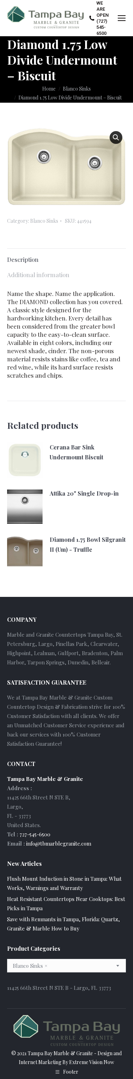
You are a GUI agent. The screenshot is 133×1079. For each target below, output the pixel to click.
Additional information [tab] (38, 275)
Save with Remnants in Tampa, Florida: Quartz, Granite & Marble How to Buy (63, 924)
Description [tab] (23, 259)
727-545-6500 (35, 834)
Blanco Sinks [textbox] (30, 965)
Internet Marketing (40, 1062)
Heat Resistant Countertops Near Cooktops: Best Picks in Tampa (66, 903)
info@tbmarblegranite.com (58, 843)
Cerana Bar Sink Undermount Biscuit (76, 452)
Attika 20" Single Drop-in (84, 493)
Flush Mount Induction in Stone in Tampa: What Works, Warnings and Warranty (64, 883)
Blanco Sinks (44, 220)
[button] (116, 137)
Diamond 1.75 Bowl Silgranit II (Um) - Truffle (88, 544)
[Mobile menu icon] (121, 18)
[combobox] (66, 965)
